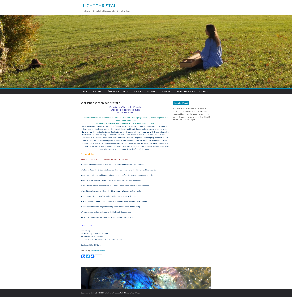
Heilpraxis (97, 91)
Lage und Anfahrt (87, 225)
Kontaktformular (98, 251)
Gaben (125, 91)
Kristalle (151, 91)
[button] (88, 91)
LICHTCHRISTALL (101, 6)
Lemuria (137, 91)
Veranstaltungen (185, 91)
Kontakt (202, 91)
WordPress (136, 293)
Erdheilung (166, 91)
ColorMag (124, 293)
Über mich (112, 91)
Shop (85, 91)
